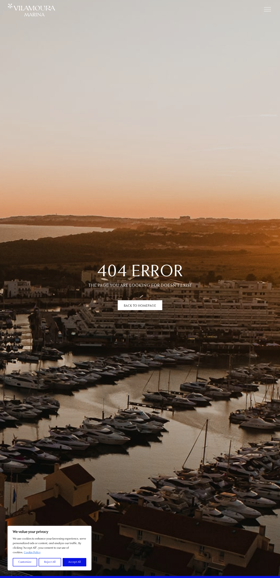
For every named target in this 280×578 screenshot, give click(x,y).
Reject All (50, 562)
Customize (24, 562)
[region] (49, 548)
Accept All (74, 562)
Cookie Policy (32, 552)
